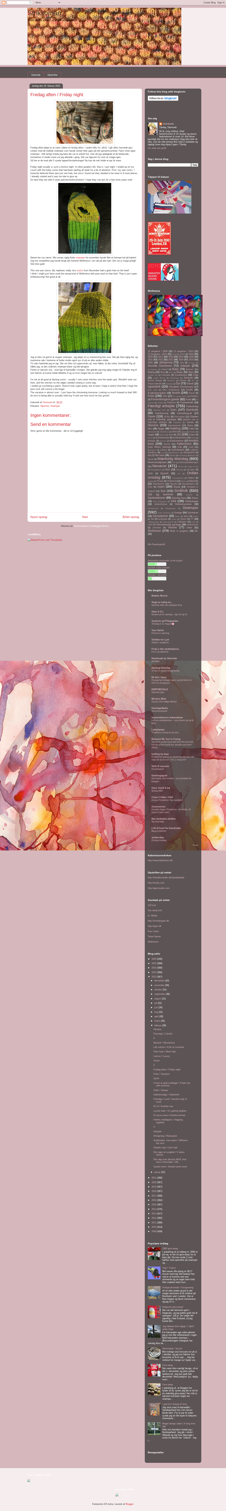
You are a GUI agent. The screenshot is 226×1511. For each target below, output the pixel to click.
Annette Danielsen (160, 365)
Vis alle (195, 845)
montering (183, 455)
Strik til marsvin (160, 766)
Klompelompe (162, 437)
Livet (191, 447)
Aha (182, 362)
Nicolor (181, 466)
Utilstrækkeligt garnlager (168, 524)
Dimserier (171, 381)
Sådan (195, 516)
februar (158, 1025)
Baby (175, 369)
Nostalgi (179, 470)
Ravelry (174, 484)
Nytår (150, 473)
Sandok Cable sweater (159, 567)
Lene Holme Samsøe (159, 447)
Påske (183, 481)
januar (157, 1172)
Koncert (163, 441)
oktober (158, 989)
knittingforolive (180, 437)
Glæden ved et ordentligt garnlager (173, 418)
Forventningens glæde (165, 399)
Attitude (157, 1131)
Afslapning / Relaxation (165, 1136)
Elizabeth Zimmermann (181, 386)
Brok (171, 372)
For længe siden (180, 396)
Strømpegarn (170, 508)
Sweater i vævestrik (157, 575)
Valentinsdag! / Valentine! (166, 1094)
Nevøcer (159, 466)
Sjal (162, 490)
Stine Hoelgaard (160, 501)
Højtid (192, 428)
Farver (192, 393)
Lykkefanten (178, 449)
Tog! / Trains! (169, 1268)
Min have (160, 455)
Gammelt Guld (159, 410)
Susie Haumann (164, 513)
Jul (179, 434)
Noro (167, 469)
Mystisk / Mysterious (164, 1042)
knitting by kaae (160, 754)
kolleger (152, 441)
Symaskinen (160, 515)
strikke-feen (157, 837)
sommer (189, 495)
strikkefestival (160, 504)
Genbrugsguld (159, 775)
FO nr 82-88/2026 (159, 652)
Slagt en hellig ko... (162, 602)
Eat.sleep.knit (155, 910)
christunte (168, 123)
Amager (192, 363)
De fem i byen (158, 677)
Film (165, 396)
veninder (157, 527)
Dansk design (155, 380)
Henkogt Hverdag (160, 668)
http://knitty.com (156, 883)
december (159, 980)
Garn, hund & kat (160, 788)
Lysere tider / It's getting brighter (169, 1111)
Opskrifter (52, 75)
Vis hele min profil (157, 148)
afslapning (165, 362)
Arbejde (185, 365)
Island (162, 435)
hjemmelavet (174, 425)
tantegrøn (162, 519)
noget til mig (193, 466)
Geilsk (167, 416)
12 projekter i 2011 (157, 354)
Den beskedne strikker (163, 818)
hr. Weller (152, 915)
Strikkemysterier (183, 504)
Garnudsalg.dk (184, 413)
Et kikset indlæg (159, 840)
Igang (183, 432)
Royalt (177, 486)
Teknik (183, 519)
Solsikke (155, 661)
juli (156, 1003)
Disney (183, 380)
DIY (193, 381)
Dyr (178, 383)
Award (164, 369)
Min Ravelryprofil (156, 544)
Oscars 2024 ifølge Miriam (164, 701)
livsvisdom (152, 450)
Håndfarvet (164, 432)
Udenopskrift (168, 522)
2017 (160, 356)
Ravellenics (158, 484)
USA (150, 524)
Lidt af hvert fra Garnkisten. (166, 828)
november (159, 985)
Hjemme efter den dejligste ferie (166, 605)
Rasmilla (193, 481)
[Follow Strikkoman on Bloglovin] (163, 100)
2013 (154, 1213)
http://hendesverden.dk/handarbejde (166, 877)
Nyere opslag (38, 516)
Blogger (129, 1504)
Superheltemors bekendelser (167, 717)
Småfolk (181, 490)
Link (180, 447)
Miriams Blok (158, 698)
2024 (181, 359)
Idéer (174, 431)
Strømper (55, 406)
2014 (154, 1209)
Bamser (190, 369)
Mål (174, 462)
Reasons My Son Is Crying (165, 739)
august (158, 998)
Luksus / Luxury (161, 1056)
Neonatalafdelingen (188, 462)
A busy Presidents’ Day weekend (167, 800)
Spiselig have (179, 498)
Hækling (175, 428)
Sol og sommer (160, 494)
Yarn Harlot (157, 630)
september (160, 994)
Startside (35, 75)
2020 (191, 356)
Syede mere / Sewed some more (170, 1166)
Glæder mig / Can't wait (165, 1147)
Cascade (166, 375)
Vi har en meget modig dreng (165, 671)
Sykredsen (192, 512)
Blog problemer (158, 831)
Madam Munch (159, 595)
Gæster (190, 422)
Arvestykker (152, 369)
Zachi (156, 1078)
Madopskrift (189, 452)
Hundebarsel (157, 769)
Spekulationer (156, 497)
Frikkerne (171, 402)
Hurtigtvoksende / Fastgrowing (177, 1287)
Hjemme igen (157, 692)
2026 (150, 362)
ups (193, 522)
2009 (174, 354)
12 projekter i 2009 (158, 351)
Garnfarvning (161, 413)
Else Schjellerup (171, 390)
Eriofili (189, 389)
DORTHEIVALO (159, 689)
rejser (161, 486)
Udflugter (181, 522)
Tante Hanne (154, 936)
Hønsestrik (152, 432)
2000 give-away (170, 1248)
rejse (150, 487)
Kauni (150, 438)
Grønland (177, 422)
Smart (156, 1060)
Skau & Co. (157, 611)
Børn (191, 372)
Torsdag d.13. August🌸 (162, 624)
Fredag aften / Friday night (166, 1069)
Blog (162, 372)
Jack (170, 434)
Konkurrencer (176, 440)
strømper (80, 257)
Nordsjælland (156, 470)
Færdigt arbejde (161, 406)
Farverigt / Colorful (162, 1033)
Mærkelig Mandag (172, 459)
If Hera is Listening (160, 633)
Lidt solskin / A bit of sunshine (168, 1047)
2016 (150, 356)
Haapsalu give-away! (172, 1307)
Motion (193, 455)
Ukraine (157, 1029)
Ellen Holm (152, 390)
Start (85, 516)
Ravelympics (188, 484)
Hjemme (44, 406)
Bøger (180, 372)
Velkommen (192, 524)
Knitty (193, 438)
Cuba (195, 375)
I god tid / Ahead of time (174, 1404)
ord (178, 474)
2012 (154, 1218)
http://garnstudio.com (159, 888)
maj (156, 1012)
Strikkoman (44, 13)
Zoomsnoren (158, 806)
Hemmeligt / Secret (172, 1348)
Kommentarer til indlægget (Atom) (91, 526)
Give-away (179, 416)
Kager (192, 434)
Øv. (196, 531)
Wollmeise (154, 530)
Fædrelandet (186, 402)
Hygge (161, 428)
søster (177, 516)
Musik (150, 459)
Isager (151, 434)
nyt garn (191, 469)
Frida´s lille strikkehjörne (165, 649)
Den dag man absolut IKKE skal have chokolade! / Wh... (169, 1161)
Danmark (188, 377)
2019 (181, 356)
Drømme (169, 384)
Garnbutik (192, 409)
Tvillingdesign (153, 522)
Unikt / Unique (160, 1090)
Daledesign (174, 378)
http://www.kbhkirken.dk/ (160, 860)
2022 (160, 359)
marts (157, 1021)
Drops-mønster (155, 383)
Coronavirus (181, 375)
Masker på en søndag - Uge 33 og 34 (169, 614)
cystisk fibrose (159, 378)
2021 (150, 359)
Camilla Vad (153, 375)
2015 (191, 354)
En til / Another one (163, 1106)
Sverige (178, 512)
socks (79, 270)
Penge (160, 481)
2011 (154, 1222)
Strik (173, 501)
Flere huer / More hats (164, 1051)
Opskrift (164, 473)
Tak (152, 519)
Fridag (160, 403)
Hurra (190, 425)
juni (156, 1007)
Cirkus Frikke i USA (162, 797)
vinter (189, 527)
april (156, 1016)
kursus (167, 444)
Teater (174, 519)
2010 (182, 354)
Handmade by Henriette (164, 658)
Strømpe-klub (153, 508)
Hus (150, 428)
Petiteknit (171, 481)
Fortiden (194, 396)
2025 (191, 359)
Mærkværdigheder (157, 462)
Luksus (163, 450)
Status (195, 498)
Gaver (151, 416)
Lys (162, 453)
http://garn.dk (154, 926)
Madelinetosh (173, 453)
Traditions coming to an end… (165, 732)
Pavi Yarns (153, 931)
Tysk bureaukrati (159, 711)
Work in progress (179, 531)
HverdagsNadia (159, 708)
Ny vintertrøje (157, 821)
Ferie (151, 395)
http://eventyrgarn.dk (158, 920)
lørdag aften (157, 791)
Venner (172, 527)
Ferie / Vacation (161, 1074)
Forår (188, 399)
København (184, 443)
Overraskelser (177, 478)
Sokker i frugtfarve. (160, 642)
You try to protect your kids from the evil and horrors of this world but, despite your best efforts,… (172, 745)
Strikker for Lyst (160, 639)
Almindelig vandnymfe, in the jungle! (165, 560)
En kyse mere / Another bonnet (169, 1115)
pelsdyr (151, 481)
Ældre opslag (130, 516)
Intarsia (192, 432)
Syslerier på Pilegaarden (164, 621)
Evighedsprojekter (157, 393)
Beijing (151, 372)
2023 (170, 359)
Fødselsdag (192, 406)
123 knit (152, 905)
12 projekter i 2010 (183, 351)
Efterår (190, 383)
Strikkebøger (191, 501)
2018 (170, 356)
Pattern (191, 478)
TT (192, 519)
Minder (173, 455)
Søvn (186, 516)
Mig (149, 455)
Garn (173, 409)
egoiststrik (154, 386)
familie (176, 392)
